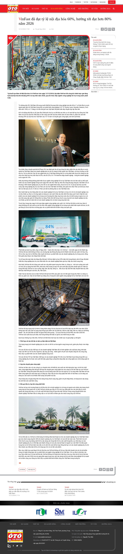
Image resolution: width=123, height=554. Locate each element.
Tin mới (25, 9)
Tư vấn (94, 9)
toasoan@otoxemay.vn (44, 537)
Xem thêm (94, 91)
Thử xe (45, 9)
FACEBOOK (78, 2)
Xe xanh (35, 9)
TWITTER (86, 2)
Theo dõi (111, 2)
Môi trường (83, 9)
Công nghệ (70, 9)
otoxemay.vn (111, 482)
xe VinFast (22, 469)
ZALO (71, 2)
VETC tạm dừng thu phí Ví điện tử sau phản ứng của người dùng (103, 65)
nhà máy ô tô (31, 469)
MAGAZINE (103, 2)
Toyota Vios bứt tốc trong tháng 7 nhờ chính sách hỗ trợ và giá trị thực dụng (103, 44)
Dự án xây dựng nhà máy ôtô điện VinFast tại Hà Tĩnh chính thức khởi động (74, 491)
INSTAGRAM (94, 2)
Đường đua (105, 9)
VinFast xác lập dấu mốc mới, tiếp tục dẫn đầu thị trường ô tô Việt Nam (19, 491)
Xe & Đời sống (57, 9)
